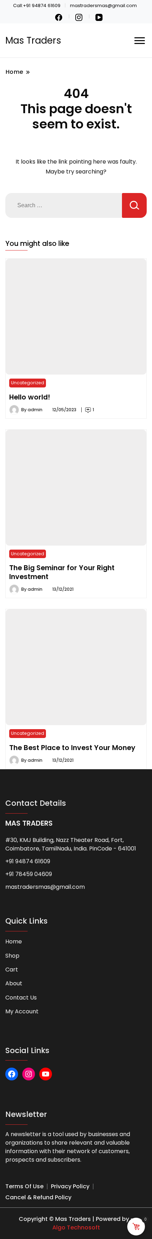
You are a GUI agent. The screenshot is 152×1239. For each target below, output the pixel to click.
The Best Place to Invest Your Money (72, 748)
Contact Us (21, 997)
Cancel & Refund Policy (38, 1197)
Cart (11, 969)
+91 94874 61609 (27, 861)
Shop (12, 956)
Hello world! (29, 397)
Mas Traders (33, 40)
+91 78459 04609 (28, 874)
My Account (22, 1011)
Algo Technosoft (76, 1227)
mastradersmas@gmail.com (45, 887)
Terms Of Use (24, 1186)
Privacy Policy (70, 1186)
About (13, 983)
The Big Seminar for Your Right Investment (62, 572)
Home (13, 941)
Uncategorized (27, 383)
